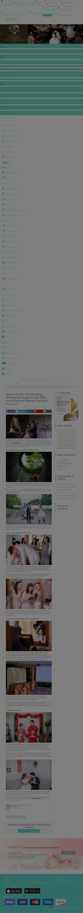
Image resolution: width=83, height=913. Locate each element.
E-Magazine (52, 10)
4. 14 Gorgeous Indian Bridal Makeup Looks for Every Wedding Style (67, 436)
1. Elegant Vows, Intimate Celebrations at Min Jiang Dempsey (67, 487)
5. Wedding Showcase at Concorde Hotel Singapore (67, 498)
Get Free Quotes (28, 2)
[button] (1, 34)
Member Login (52, 13)
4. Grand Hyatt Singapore (63, 465)
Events (32, 877)
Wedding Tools (14, 2)
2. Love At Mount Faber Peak (64, 490)
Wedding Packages (65, 10)
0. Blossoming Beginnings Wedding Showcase (67, 484)
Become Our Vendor (9, 13)
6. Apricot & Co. (60, 469)
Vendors (39, 2)
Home (4, 2)
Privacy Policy (59, 879)
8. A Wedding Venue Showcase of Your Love (67, 444)
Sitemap (7, 883)
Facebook (8, 811)
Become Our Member (38, 13)
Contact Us (58, 877)
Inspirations (66, 6)
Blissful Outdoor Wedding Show (39, 883)
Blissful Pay (8, 881)
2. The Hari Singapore (62, 461)
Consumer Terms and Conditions (64, 881)
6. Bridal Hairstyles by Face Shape (65, 440)
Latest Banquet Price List (68, 2)
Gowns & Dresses (21, 4)
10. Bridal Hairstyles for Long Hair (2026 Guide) (67, 448)
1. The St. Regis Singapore (63, 459)
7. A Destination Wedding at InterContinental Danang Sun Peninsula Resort (67, 442)
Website (8, 810)
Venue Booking (7, 4)
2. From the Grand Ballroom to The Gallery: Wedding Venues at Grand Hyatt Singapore (67, 432)
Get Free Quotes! (47, 15)
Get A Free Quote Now (28, 831)
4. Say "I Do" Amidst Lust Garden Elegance (67, 495)
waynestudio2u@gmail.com (13, 800)
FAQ (6, 877)
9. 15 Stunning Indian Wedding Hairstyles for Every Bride (67, 446)
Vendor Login (23, 13)
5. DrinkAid (59, 467)
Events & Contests (51, 2)
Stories (41, 6)
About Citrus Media (60, 883)
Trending (12, 387)
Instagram (8, 813)
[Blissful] (14, 890)
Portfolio (33, 4)
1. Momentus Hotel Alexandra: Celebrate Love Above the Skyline (67, 430)
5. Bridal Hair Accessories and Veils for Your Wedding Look (67, 438)
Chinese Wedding (53, 6)
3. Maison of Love (61, 493)
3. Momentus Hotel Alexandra (64, 463)
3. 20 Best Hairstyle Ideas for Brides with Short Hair (67, 434)
